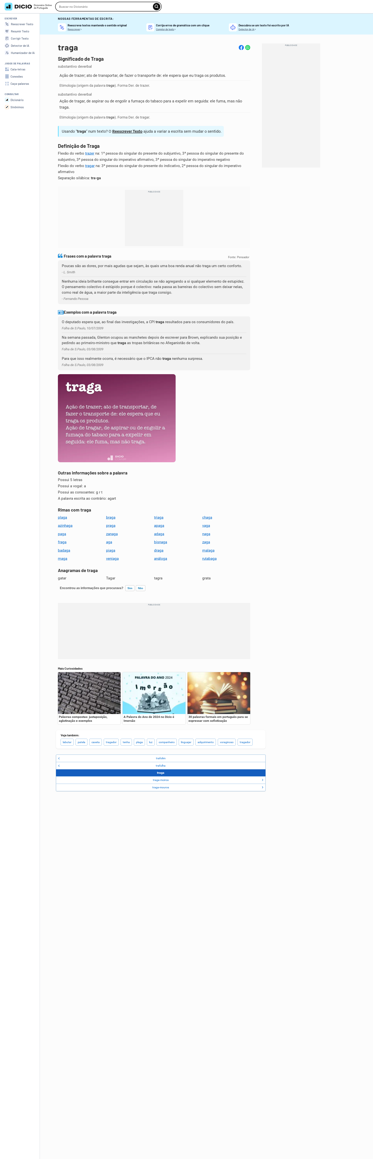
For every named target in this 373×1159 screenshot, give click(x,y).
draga (158, 550)
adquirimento (206, 742)
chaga (207, 517)
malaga (208, 550)
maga (62, 559)
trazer (89, 153)
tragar (90, 166)
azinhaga (65, 526)
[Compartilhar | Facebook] (241, 47)
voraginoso (227, 742)
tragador (111, 742)
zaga (206, 542)
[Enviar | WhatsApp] (247, 47)
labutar (67, 742)
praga (110, 526)
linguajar (186, 742)
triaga (158, 517)
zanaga (112, 534)
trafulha (161, 765)
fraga (62, 542)
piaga (110, 550)
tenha (126, 742)
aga (109, 542)
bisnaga (160, 542)
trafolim (161, 758)
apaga (159, 526)
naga (206, 534)
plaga (62, 517)
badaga (64, 550)
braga (110, 517)
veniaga (112, 559)
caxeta (96, 742)
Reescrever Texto (127, 131)
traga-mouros (160, 787)
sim (129, 588)
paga (62, 534)
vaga (206, 526)
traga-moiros (161, 780)
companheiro (167, 742)
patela (81, 742)
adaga (159, 534)
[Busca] (156, 6)
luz (151, 742)
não (140, 588)
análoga (160, 559)
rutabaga (209, 559)
